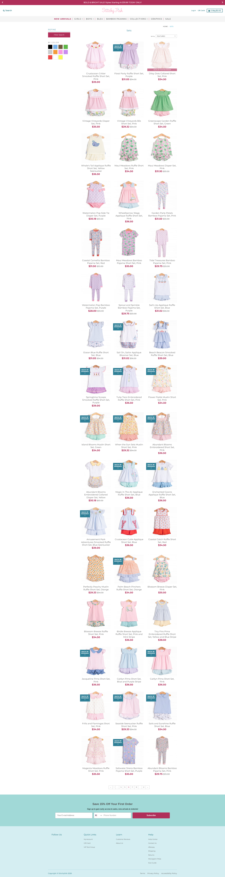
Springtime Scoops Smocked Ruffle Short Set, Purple (96, 400)
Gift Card (87, 843)
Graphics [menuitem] (156, 19)
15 (124, 787)
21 (143, 787)
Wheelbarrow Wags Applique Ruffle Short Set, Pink (129, 216)
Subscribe (151, 815)
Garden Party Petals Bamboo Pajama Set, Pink (162, 214)
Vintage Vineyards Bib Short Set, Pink (129, 122)
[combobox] (98, 815)
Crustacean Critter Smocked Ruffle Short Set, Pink (96, 76)
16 (128, 787)
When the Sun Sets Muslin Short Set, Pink (129, 446)
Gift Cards (201, 10)
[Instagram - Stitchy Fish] (57, 838)
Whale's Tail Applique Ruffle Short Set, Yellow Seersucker (96, 168)
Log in (193, 10)
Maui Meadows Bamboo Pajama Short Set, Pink (129, 261)
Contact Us (152, 843)
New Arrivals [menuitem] (62, 19)
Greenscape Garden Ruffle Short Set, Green (162, 122)
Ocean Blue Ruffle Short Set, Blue (96, 354)
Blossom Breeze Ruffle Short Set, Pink (96, 632)
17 (132, 787)
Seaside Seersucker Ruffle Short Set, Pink (129, 725)
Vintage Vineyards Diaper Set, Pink (96, 122)
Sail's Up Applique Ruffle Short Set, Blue (162, 306)
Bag (216, 11)
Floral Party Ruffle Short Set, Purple (129, 75)
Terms (142, 873)
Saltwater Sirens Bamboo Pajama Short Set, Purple (129, 769)
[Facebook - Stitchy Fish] (53, 838)
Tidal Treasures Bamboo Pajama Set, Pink (162, 261)
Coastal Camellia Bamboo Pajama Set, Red (96, 261)
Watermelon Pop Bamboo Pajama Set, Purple (96, 306)
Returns (151, 855)
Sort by (153, 36)
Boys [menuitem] (89, 19)
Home (165, 26)
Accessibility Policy (169, 873)
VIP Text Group (89, 847)
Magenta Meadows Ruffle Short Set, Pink (95, 769)
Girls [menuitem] (77, 19)
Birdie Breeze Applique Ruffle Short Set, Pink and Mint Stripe (129, 634)
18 (136, 787)
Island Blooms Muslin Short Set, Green (96, 446)
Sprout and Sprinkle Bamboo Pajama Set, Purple (129, 308)
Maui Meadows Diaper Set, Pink (162, 167)
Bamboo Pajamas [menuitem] (116, 19)
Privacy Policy (153, 873)
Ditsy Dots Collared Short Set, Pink (162, 75)
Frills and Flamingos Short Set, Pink (96, 725)
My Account (88, 839)
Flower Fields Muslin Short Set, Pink (162, 398)
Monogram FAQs (154, 859)
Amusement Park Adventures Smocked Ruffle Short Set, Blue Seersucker (96, 542)
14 (121, 787)
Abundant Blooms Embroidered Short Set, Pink (162, 447)
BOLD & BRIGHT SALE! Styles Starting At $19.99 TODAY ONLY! (113, 2)
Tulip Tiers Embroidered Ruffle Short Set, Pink (129, 398)
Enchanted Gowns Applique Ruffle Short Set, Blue (162, 495)
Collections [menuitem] (138, 19)
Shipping (151, 851)
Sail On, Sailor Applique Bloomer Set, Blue (129, 354)
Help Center (153, 839)
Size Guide (152, 863)
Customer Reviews (123, 839)
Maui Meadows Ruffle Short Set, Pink (129, 167)
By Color (53, 42)
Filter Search (59, 35)
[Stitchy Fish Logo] (112, 10)
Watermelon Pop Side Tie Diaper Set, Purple (95, 214)
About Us (119, 843)
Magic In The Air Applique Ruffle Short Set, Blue (129, 493)
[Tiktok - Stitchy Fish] (61, 838)
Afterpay (151, 847)
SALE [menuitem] (168, 19)
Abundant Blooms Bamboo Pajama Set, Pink (162, 769)
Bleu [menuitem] (100, 19)
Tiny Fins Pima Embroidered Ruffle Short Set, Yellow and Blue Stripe (162, 634)
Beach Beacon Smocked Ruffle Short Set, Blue (162, 354)
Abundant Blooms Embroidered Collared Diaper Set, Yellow (96, 495)
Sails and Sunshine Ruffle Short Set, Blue (162, 725)
